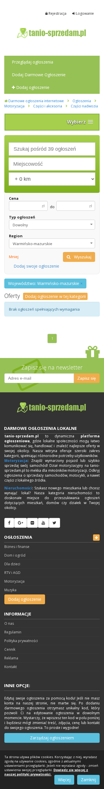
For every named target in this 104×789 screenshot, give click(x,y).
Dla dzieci (12, 564)
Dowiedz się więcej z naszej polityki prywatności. (46, 772)
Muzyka (10, 589)
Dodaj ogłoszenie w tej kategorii (55, 296)
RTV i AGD (12, 572)
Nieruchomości (18, 488)
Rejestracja (57, 13)
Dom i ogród (14, 555)
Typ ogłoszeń (22, 217)
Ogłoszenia (82, 100)
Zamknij (88, 779)
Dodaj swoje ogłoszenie (36, 266)
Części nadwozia (84, 106)
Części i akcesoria (47, 106)
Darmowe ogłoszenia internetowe (36, 100)
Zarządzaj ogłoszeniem (52, 737)
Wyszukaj (80, 257)
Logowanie (84, 13)
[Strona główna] (52, 33)
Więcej (64, 779)
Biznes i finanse (16, 546)
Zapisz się (86, 378)
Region (16, 235)
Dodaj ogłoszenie (32, 87)
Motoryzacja (14, 106)
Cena (13, 198)
